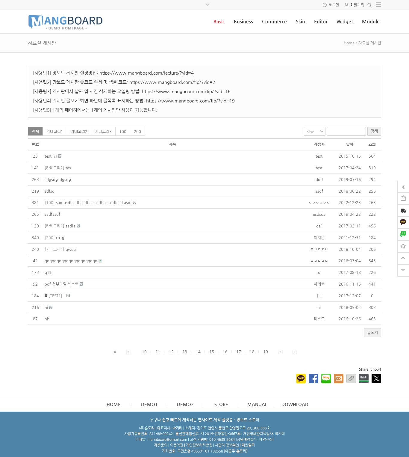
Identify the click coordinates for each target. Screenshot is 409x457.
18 (252, 351)
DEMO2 (185, 404)
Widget (345, 21)
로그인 (333, 5)
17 (238, 351)
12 (171, 351)
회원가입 (357, 5)
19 (265, 351)
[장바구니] (403, 198)
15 (211, 351)
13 (184, 351)
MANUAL (257, 404)
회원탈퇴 (248, 445)
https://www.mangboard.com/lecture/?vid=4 (146, 72)
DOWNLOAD (294, 404)
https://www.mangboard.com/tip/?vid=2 (172, 82)
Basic (219, 21)
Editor (321, 21)
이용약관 (176, 445)
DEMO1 (149, 404)
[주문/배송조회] (403, 211)
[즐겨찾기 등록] (403, 246)
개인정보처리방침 (199, 445)
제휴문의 (160, 445)
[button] (115, 351)
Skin (300, 21)
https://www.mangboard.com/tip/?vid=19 (190, 100)
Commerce (274, 21)
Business (243, 21)
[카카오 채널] (403, 222)
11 (157, 351)
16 (225, 351)
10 (144, 351)
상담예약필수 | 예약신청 (254, 439)
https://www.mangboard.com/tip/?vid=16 (186, 91)
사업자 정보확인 (227, 445)
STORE (221, 404)
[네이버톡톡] (403, 234)
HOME (114, 404)
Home (349, 42)
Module (371, 21)
